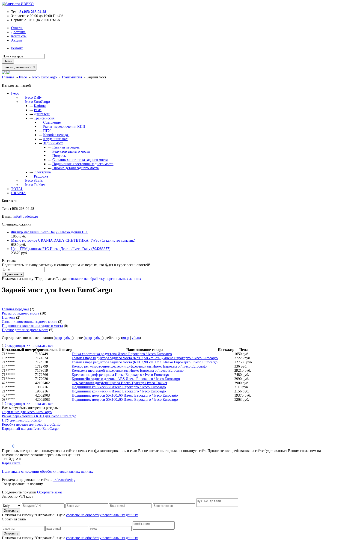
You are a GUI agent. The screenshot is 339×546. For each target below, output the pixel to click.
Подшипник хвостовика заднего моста (82, 164)
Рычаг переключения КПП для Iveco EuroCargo (39, 416)
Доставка (18, 32)
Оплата (17, 28)
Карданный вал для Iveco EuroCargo (30, 428)
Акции (16, 40)
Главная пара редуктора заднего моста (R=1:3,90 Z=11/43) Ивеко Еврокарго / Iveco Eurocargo (144, 362)
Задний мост (53, 143)
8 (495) (32, 12)
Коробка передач (56, 135)
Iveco (15, 93)
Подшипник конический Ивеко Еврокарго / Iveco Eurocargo (119, 387)
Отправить (11, 510)
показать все (43, 345)
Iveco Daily (33, 97)
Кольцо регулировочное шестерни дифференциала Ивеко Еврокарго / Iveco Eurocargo (139, 366)
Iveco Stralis (34, 180)
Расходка (41, 176)
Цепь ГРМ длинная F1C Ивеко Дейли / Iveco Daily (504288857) (60, 249)
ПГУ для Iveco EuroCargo (22, 420)
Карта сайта (11, 463)
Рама (38, 110)
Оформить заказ (49, 492)
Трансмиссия (44, 118)
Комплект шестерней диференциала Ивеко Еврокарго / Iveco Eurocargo (128, 370)
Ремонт (17, 48)
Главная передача (66, 147)
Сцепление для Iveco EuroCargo (27, 412)
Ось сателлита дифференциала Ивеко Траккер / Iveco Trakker (119, 383)
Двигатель (42, 114)
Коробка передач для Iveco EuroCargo (31, 424)
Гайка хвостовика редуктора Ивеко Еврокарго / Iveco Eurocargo (122, 354)
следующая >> (18, 345)
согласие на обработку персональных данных (105, 279)
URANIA (18, 193)
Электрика (42, 172)
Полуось (59, 155)
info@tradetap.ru (25, 216)
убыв (68, 338)
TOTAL (17, 189)
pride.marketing (64, 480)
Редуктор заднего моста (71, 151)
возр (58, 338)
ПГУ (47, 131)
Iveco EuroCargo (37, 102)
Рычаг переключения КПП (64, 126)
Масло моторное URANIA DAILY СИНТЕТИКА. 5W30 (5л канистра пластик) (73, 240)
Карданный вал (55, 139)
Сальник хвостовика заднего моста (80, 160)
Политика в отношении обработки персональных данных (47, 471)
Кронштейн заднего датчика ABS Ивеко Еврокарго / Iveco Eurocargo (126, 379)
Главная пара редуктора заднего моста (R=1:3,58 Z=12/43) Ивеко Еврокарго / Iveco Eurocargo (145, 358)
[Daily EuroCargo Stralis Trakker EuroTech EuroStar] (12, 505)
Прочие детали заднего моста (75, 168)
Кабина (40, 106)
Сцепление (52, 122)
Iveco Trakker (35, 185)
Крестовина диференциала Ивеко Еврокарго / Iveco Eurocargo (120, 375)
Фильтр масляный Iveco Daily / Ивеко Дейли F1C (49, 232)
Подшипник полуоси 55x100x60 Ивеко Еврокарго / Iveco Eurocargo (125, 395)
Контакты (19, 36)
